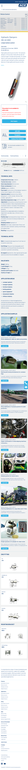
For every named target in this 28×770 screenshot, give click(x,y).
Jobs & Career (4, 742)
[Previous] (22, 155)
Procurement (3, 717)
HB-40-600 (23, 26)
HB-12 (15, 18)
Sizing (2, 701)
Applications (3, 691)
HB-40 (15, 23)
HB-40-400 (23, 23)
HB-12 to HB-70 (9, 22)
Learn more (4, 346)
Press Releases (4, 737)
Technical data (4, 156)
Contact (25, 1)
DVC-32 (8, 18)
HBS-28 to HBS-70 (10, 21)
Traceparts (17, 135)
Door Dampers (3, 24)
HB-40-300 (23, 22)
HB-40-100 (23, 18)
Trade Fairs (3, 739)
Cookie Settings (4, 755)
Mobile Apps (3, 727)
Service (16, 1)
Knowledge (3, 729)
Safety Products (4, 688)
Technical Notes (14, 156)
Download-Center (4, 725)
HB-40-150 (23, 19)
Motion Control (4, 685)
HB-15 (15, 19)
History (2, 746)
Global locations (4, 750)
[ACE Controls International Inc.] (22, 6)
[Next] (25, 155)
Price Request (4, 715)
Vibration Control (4, 686)
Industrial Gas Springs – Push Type (4, 19)
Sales (2, 711)
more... (3, 65)
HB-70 (15, 25)
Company (3, 744)
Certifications (4, 732)
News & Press (4, 735)
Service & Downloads (5, 721)
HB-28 (15, 22)
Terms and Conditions (5, 756)
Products (3, 681)
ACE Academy (4, 731)
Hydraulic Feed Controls (3, 26)
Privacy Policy (3, 758)
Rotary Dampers (3, 27)
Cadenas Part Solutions (17, 139)
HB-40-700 (23, 27)
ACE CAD (17, 131)
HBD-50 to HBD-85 (10, 19)
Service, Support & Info (5, 719)
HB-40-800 (23, 29)
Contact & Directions (5, 748)
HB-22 (15, 21)
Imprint (2, 760)
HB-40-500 (23, 25)
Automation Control (5, 683)
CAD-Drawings (4, 723)
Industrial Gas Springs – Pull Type (3, 21)
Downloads (21, 1)
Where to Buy (3, 713)
